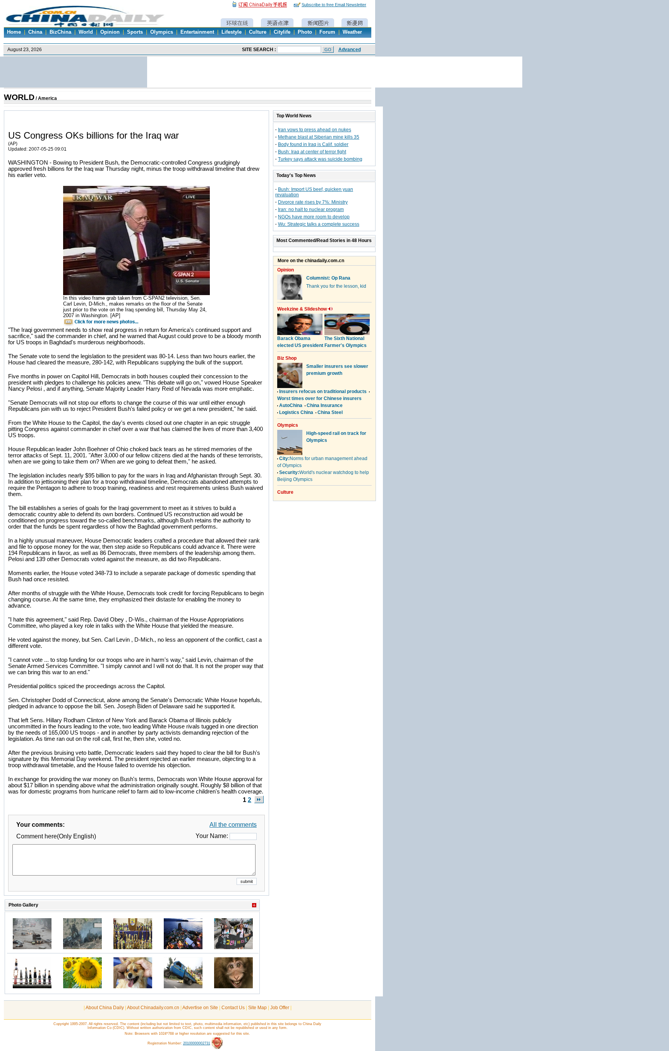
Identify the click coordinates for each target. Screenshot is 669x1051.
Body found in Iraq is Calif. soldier (313, 144)
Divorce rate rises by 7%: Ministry (313, 202)
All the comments (233, 824)
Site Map (257, 1007)
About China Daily (105, 1007)
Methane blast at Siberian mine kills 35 (318, 137)
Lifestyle (231, 32)
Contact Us (233, 1007)
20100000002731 (196, 1043)
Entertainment (197, 32)
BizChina (60, 32)
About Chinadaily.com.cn (153, 1007)
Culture (257, 32)
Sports (135, 32)
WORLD (19, 97)
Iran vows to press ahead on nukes (314, 129)
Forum (327, 32)
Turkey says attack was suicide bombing (320, 159)
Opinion (110, 32)
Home (14, 32)
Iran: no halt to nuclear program (311, 209)
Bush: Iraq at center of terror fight (312, 152)
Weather (352, 32)
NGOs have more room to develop (314, 217)
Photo (305, 32)
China (35, 32)
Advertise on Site (200, 1007)
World (86, 32)
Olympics (161, 32)
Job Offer (279, 1007)
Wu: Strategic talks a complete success (318, 224)
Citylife (282, 32)
